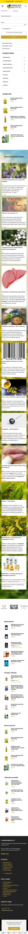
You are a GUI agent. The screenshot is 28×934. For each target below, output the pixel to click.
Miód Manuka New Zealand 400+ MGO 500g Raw (17, 625)
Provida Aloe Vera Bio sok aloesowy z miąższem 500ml (17, 135)
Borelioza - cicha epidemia (8, 501)
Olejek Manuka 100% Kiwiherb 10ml (16, 714)
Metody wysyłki (6, 894)
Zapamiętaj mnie (6, 28)
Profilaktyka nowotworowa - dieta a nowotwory (13, 326)
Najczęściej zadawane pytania (10, 889)
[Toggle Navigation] (2, 6)
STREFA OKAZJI (18, 1)
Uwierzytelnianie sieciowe (15, 32)
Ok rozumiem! (14, 928)
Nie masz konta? (6, 48)
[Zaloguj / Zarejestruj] (8, 932)
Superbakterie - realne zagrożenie (10, 429)
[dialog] (14, 926)
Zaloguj (14, 37)
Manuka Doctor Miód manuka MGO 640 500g (16, 643)
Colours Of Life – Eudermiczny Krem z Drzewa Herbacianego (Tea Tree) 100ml (16, 782)
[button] (25, 6)
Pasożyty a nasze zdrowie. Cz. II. (10, 213)
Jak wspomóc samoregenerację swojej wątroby (13, 292)
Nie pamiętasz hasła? (7, 43)
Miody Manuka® (7, 862)
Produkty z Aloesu (7, 870)
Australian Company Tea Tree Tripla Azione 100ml (17, 790)
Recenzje (5, 888)
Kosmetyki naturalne (8, 867)
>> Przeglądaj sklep (7, 873)
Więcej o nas (5, 854)
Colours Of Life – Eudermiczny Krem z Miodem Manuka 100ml (16, 809)
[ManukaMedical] (2, 932)
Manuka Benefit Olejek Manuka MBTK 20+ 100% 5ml (17, 677)
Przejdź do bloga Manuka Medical (13, 592)
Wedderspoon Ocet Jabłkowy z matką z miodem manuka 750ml (18, 117)
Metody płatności (7, 893)
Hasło (2, 22)
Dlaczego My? (6, 883)
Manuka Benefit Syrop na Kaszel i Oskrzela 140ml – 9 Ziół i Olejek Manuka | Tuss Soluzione (17, 696)
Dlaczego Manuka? (7, 882)
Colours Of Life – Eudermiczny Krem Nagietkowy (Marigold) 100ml (16, 818)
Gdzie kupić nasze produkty (9, 891)
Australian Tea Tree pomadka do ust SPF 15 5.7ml (16, 800)
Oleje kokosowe (6, 868)
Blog (3, 184)
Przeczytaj (4, 194)
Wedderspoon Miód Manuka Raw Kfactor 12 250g (17, 661)
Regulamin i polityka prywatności (10, 885)
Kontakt (5, 896)
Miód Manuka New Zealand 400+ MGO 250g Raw (17, 634)
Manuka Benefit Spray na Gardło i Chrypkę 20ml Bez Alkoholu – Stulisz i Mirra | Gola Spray (17, 687)
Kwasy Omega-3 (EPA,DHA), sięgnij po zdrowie (13, 397)
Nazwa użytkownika (6, 16)
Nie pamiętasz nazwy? (7, 45)
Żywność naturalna (7, 865)
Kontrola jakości (7, 886)
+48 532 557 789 (5, 908)
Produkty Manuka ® (7, 864)
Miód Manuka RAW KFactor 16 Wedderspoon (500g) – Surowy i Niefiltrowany (17, 653)
